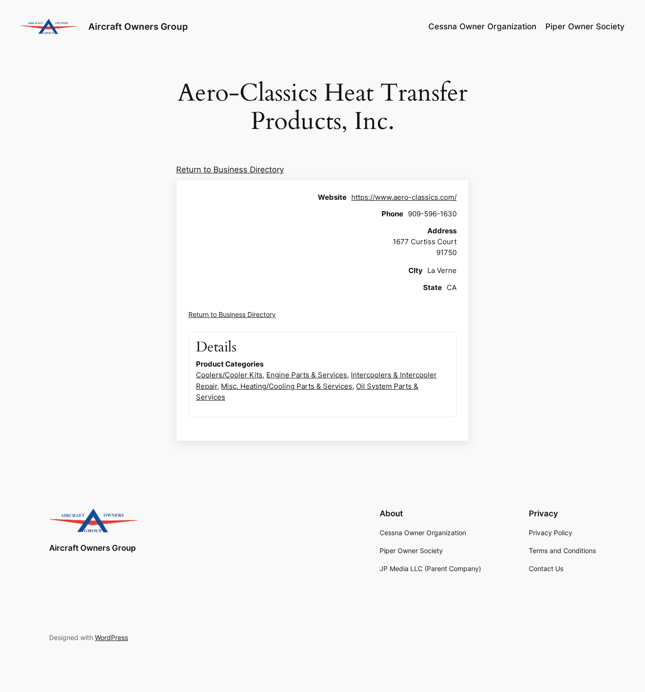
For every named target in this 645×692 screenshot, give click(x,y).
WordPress (111, 637)
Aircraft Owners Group (138, 26)
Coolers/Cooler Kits (229, 374)
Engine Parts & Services (306, 374)
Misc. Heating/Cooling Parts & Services (286, 386)
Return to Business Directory (230, 169)
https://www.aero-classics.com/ (404, 197)
